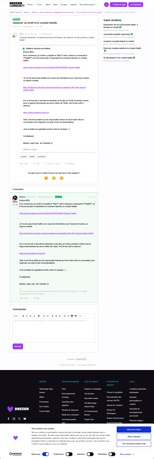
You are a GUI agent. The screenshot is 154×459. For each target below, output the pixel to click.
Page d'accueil (16, 12)
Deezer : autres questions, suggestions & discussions (53, 12)
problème (41, 157)
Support (73, 4)
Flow (64, 389)
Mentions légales (136, 420)
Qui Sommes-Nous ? (88, 4)
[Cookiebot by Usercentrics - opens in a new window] (15, 454)
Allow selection (134, 437)
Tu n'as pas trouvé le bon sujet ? (90, 12)
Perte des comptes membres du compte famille (122, 48)
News (48, 4)
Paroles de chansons (70, 410)
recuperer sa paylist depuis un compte (118, 41)
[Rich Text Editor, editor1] (54, 330)
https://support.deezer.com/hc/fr (36, 113)
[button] (118, 4)
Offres (41, 397)
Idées (55, 4)
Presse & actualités (115, 392)
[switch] (69, 454)
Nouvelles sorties (91, 398)
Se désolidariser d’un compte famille (117, 58)
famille (32, 157)
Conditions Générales (67, 365)
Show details (125, 454)
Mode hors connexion (70, 414)
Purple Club (89, 419)
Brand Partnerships (114, 423)
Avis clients (44, 406)
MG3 (21, 34)
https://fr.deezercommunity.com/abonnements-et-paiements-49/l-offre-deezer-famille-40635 (56, 233)
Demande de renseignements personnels (135, 412)
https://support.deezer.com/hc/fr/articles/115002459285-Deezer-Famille (51, 67)
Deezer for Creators (114, 405)
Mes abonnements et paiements (116, 30)
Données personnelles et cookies (135, 400)
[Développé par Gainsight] (77, 360)
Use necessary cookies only (134, 444)
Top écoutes (89, 393)
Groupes (64, 4)
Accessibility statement (87, 365)
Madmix (22, 197)
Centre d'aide (44, 411)
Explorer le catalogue (92, 389)
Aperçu (27, 12)
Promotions (44, 402)
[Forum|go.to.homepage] (17, 4)
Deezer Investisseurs (115, 418)
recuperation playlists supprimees (116, 34)
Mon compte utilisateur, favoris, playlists (119, 37)
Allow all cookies (134, 429)
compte (23, 157)
